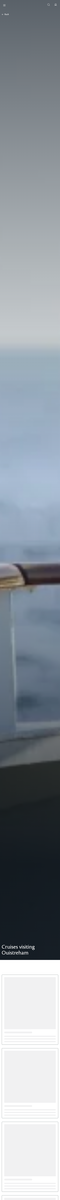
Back (7, 14)
